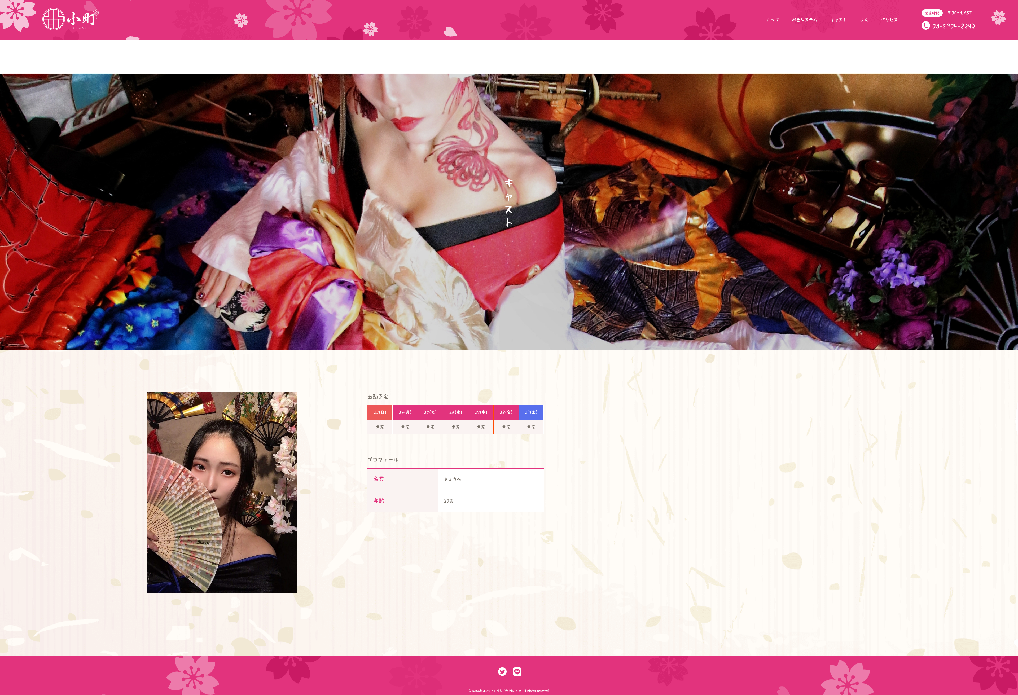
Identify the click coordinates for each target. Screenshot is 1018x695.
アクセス (889, 20)
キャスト (838, 20)
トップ (772, 20)
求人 (864, 20)
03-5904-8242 (954, 26)
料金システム (804, 20)
